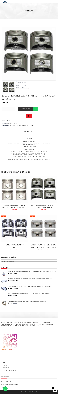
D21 (23, 125)
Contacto (6, 367)
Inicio (5, 362)
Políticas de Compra (9, 370)
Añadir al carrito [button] (14, 209)
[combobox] (29, 260)
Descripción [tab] (28, 131)
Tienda (5, 365)
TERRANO (31, 125)
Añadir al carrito (25, 109)
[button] (53, 28)
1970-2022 (12, 125)
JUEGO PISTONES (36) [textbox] (28, 261)
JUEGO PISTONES (12, 123)
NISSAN (26, 125)
